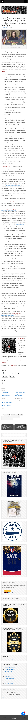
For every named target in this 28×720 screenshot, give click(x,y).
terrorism (11, 419)
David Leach (5, 27)
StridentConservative (6, 467)
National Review (8, 674)
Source (3, 697)
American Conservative (10, 667)
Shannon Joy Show (9, 678)
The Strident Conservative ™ (15, 717)
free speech (7, 414)
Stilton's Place (8, 680)
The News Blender (9, 683)
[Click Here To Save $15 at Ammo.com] (12, 575)
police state (9, 416)
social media (4, 419)
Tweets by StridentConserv (9, 659)
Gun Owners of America (10, 673)
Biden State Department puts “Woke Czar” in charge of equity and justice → (21, 427)
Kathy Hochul (20, 414)
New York (4, 416)
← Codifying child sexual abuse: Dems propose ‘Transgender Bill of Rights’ (7, 427)
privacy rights (17, 416)
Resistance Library (9, 676)
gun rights (13, 414)
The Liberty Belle (9, 681)
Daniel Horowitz (8, 671)
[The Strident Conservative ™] (14, 8)
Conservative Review (9, 669)
